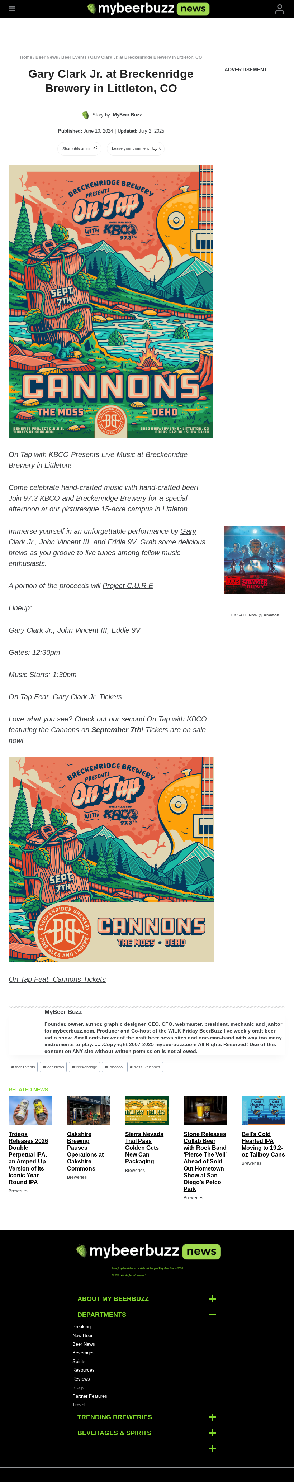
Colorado (114, 1067)
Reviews (81, 1379)
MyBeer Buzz (63, 1012)
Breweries (18, 1190)
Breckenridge (84, 1067)
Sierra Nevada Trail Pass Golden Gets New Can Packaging (144, 1147)
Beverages (83, 1352)
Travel (78, 1404)
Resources (83, 1370)
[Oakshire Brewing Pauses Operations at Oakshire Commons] (89, 1110)
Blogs (78, 1387)
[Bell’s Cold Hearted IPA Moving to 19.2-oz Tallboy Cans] (263, 1110)
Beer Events (74, 57)
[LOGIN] (279, 9)
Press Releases (145, 1067)
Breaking (81, 1326)
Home (26, 57)
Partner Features (89, 1396)
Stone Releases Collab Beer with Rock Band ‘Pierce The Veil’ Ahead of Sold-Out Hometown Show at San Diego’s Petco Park (205, 1161)
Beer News (46, 57)
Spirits (79, 1361)
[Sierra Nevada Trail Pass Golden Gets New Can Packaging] (147, 1110)
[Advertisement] (255, 188)
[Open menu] (12, 9)
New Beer (82, 1335)
